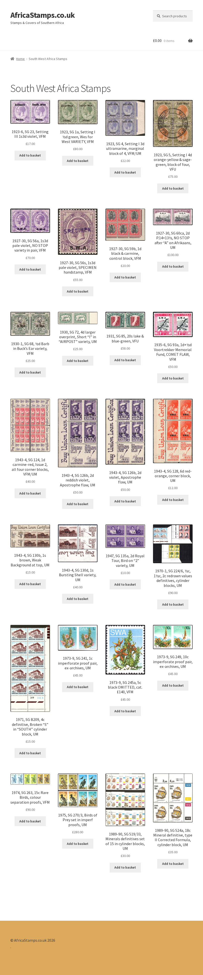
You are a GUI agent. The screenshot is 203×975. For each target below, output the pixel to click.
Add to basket (30, 155)
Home (20, 59)
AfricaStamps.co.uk (42, 15)
